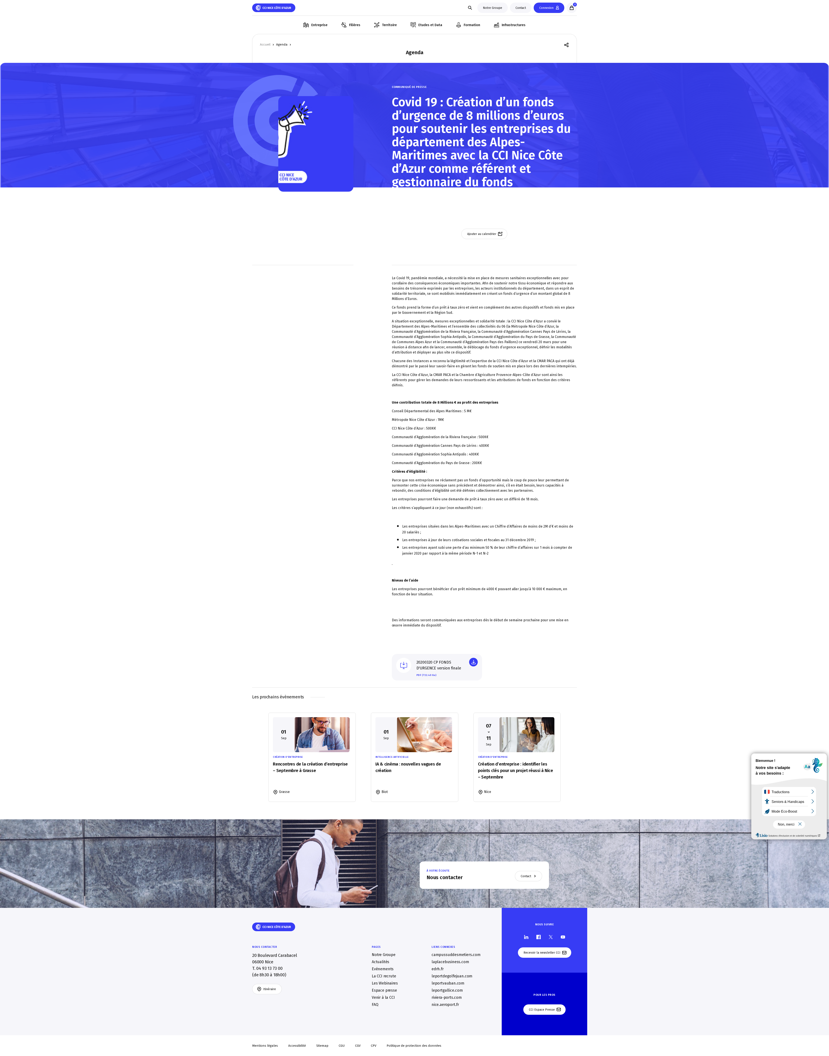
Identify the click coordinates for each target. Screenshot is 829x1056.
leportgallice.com (447, 990)
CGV (358, 1046)
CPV (373, 1046)
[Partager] (566, 45)
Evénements (383, 968)
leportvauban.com (448, 983)
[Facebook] (538, 937)
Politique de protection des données (414, 1046)
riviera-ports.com (447, 997)
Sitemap (322, 1046)
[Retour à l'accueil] (273, 7)
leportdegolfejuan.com (452, 976)
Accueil (265, 44)
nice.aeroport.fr (445, 1004)
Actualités (380, 961)
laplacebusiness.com (450, 961)
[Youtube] (563, 937)
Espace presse (384, 990)
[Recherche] (470, 8)
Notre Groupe (384, 954)
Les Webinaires (385, 983)
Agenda (282, 44)
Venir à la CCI (383, 997)
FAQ (375, 1004)
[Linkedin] (526, 937)
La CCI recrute (384, 976)
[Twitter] (550, 937)
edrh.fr (438, 968)
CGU (342, 1046)
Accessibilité (297, 1046)
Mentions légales (265, 1046)
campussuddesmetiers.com (456, 954)
